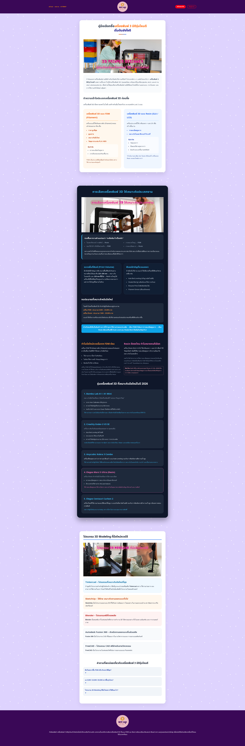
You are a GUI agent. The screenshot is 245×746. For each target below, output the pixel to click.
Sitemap (63, 7)
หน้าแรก (51, 7)
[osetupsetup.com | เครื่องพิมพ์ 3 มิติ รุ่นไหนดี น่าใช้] (122, 6)
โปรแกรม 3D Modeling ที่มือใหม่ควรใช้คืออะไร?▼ (101, 691)
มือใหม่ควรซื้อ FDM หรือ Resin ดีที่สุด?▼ (98, 671)
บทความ (57, 7)
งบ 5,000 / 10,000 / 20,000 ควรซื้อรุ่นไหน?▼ (99, 681)
